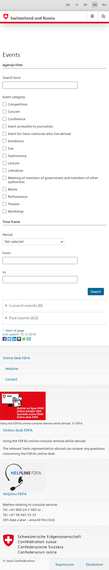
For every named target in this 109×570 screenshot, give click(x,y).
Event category (14, 97)
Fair (11, 148)
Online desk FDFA (17, 430)
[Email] (29, 338)
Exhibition (16, 141)
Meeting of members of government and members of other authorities (53, 180)
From (7, 253)
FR (85, 5)
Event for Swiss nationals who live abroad (39, 134)
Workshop (16, 211)
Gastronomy (17, 156)
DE (68, 5)
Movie (12, 189)
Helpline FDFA (15, 494)
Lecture (13, 163)
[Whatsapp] (24, 338)
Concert (14, 112)
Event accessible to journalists (30, 126)
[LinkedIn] (14, 338)
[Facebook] (5, 338)
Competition (17, 104)
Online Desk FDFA (16, 358)
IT (77, 5)
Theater (14, 204)
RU (104, 5)
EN (95, 5)
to (4, 272)
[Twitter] (9, 338)
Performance (17, 197)
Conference (16, 119)
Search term (12, 78)
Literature (15, 170)
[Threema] (19, 338)
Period (7, 235)
